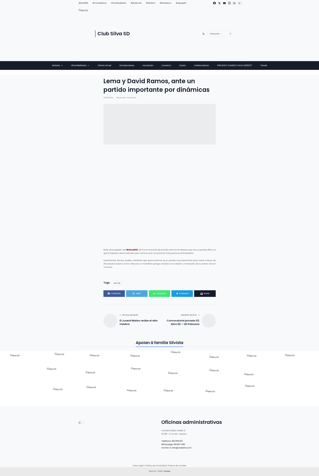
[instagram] (229, 3)
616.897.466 (179, 444)
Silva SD (117, 283)
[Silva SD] (21, 359)
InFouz (167, 471)
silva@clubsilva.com (182, 447)
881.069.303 (177, 441)
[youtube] (224, 3)
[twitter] (219, 3)
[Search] (230, 34)
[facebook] (214, 3)
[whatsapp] (234, 3)
